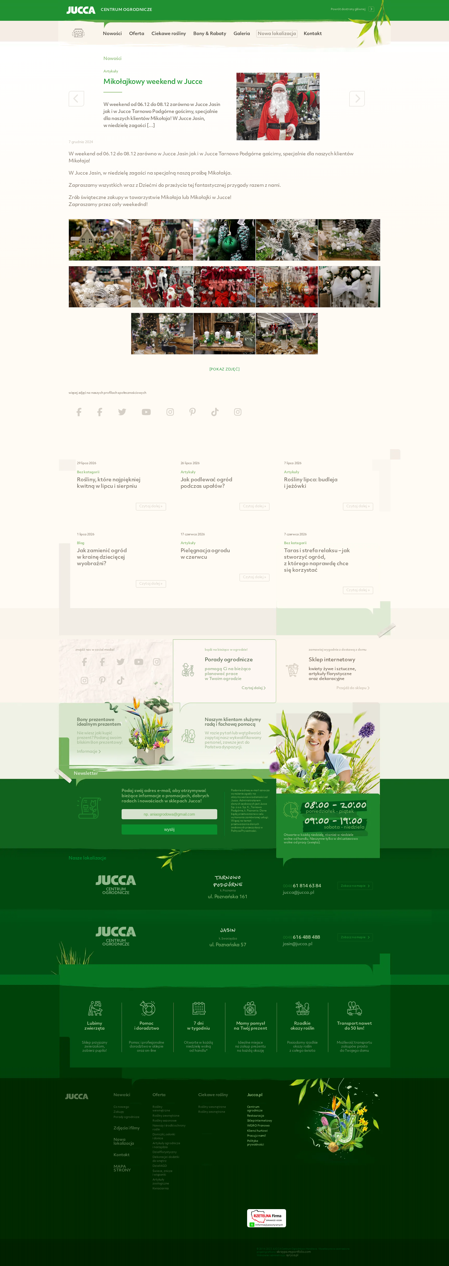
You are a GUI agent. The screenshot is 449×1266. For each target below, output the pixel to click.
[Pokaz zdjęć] (224, 369)
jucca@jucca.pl (298, 893)
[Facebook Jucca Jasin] (99, 413)
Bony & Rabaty (209, 34)
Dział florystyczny (164, 1152)
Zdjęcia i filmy (127, 1128)
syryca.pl (292, 1255)
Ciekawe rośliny (168, 34)
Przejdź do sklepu (351, 688)
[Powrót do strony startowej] (81, 10)
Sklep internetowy (259, 1121)
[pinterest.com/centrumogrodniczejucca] (192, 413)
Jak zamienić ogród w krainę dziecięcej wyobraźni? (102, 557)
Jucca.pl (254, 1095)
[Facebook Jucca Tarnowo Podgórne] (79, 413)
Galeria (242, 34)
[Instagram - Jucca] (170, 413)
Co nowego (121, 1107)
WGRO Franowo (258, 1125)
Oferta (136, 34)
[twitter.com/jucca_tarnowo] (122, 413)
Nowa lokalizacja (277, 34)
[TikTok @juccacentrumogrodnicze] (215, 413)
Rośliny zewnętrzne (166, 1116)
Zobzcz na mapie (353, 886)
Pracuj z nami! (256, 1136)
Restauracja (255, 1116)
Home (78, 33)
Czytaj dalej (252, 688)
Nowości (112, 34)
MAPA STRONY (122, 1168)
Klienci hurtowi (257, 1131)
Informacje (87, 752)
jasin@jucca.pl (297, 944)
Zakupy (119, 1112)
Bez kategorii (88, 472)
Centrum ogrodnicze (126, 10)
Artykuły (110, 71)
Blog (80, 543)
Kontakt (313, 34)
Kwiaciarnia (161, 1188)
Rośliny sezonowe (165, 1121)
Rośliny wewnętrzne (212, 1107)
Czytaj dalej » (151, 506)
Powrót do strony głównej (348, 9)
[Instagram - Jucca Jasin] (237, 413)
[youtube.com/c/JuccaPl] (146, 413)
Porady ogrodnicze (127, 1117)
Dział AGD (160, 1166)
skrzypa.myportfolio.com (294, 1252)
